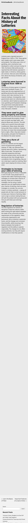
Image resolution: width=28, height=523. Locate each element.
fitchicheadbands (6, 2)
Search (4, 506)
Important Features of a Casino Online (20, 500)
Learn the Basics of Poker (7, 500)
